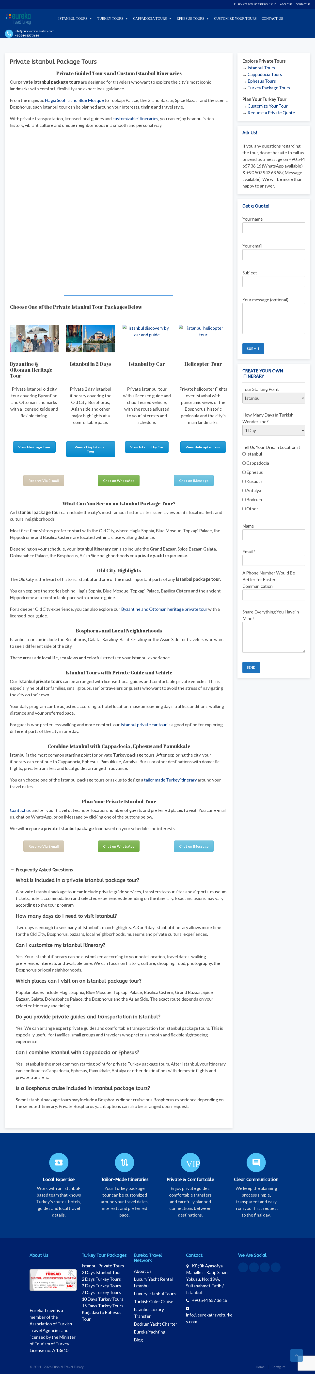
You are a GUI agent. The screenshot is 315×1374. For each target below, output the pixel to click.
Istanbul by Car (147, 364)
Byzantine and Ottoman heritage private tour (164, 609)
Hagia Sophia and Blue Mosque (74, 100)
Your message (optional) (265, 299)
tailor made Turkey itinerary (170, 779)
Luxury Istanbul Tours (155, 1293)
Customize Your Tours (235, 18)
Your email (252, 245)
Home (260, 1367)
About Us (286, 4)
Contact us (20, 810)
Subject (249, 272)
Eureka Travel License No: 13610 (255, 4)
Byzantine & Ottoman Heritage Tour (31, 370)
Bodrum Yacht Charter (155, 1324)
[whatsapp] (254, 1267)
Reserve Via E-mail (44, 480)
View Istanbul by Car (146, 447)
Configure (278, 1367)
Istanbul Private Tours (103, 1265)
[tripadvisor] (276, 1267)
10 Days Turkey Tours (102, 1299)
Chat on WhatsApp (118, 480)
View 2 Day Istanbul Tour (91, 449)
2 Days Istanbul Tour (101, 1272)
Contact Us (303, 4)
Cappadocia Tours (150, 18)
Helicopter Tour (203, 364)
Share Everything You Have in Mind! (270, 615)
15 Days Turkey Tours (102, 1305)
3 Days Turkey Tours (101, 1285)
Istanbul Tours (72, 18)
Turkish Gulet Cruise (153, 1301)
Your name (252, 219)
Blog (138, 1339)
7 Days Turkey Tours (101, 1292)
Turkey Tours (110, 18)
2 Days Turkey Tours (101, 1279)
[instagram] (265, 1267)
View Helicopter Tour (203, 447)
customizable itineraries (135, 118)
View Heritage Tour (34, 447)
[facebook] (243, 1267)
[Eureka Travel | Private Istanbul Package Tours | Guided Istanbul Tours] (18, 18)
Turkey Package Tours (269, 87)
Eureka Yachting (149, 1332)
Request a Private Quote (271, 112)
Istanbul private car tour (144, 724)
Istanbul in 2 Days (90, 364)
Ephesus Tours (190, 18)
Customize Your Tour (268, 106)
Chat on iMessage (193, 480)
